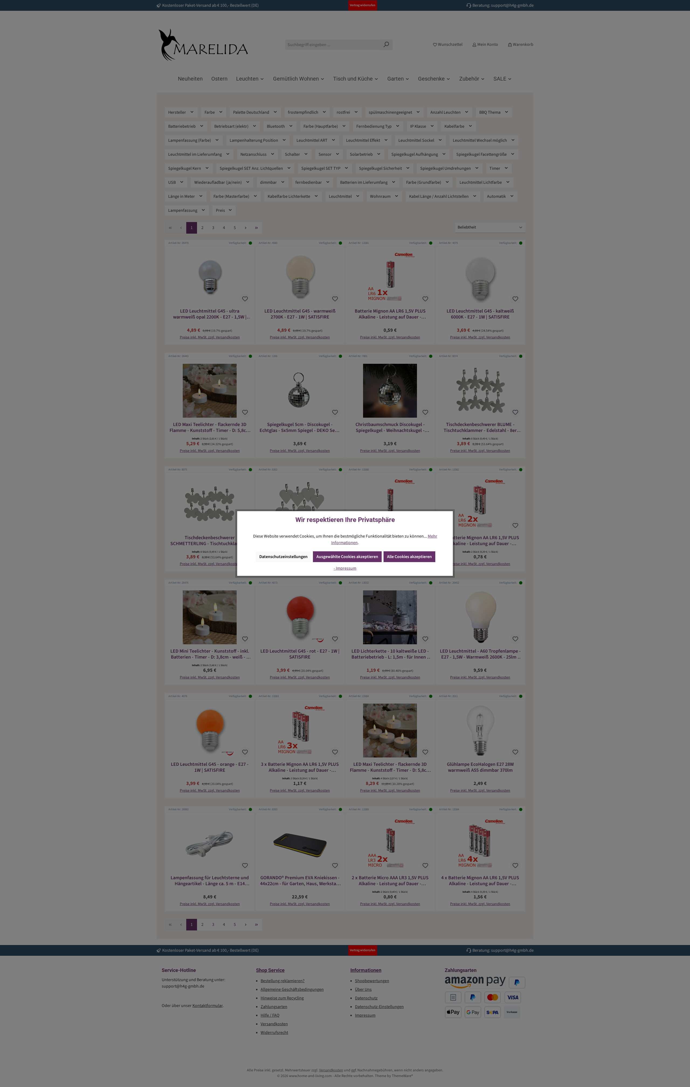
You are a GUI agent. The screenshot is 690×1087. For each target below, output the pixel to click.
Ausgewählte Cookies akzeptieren (347, 557)
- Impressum (345, 568)
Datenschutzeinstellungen (283, 557)
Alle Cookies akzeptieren (409, 557)
